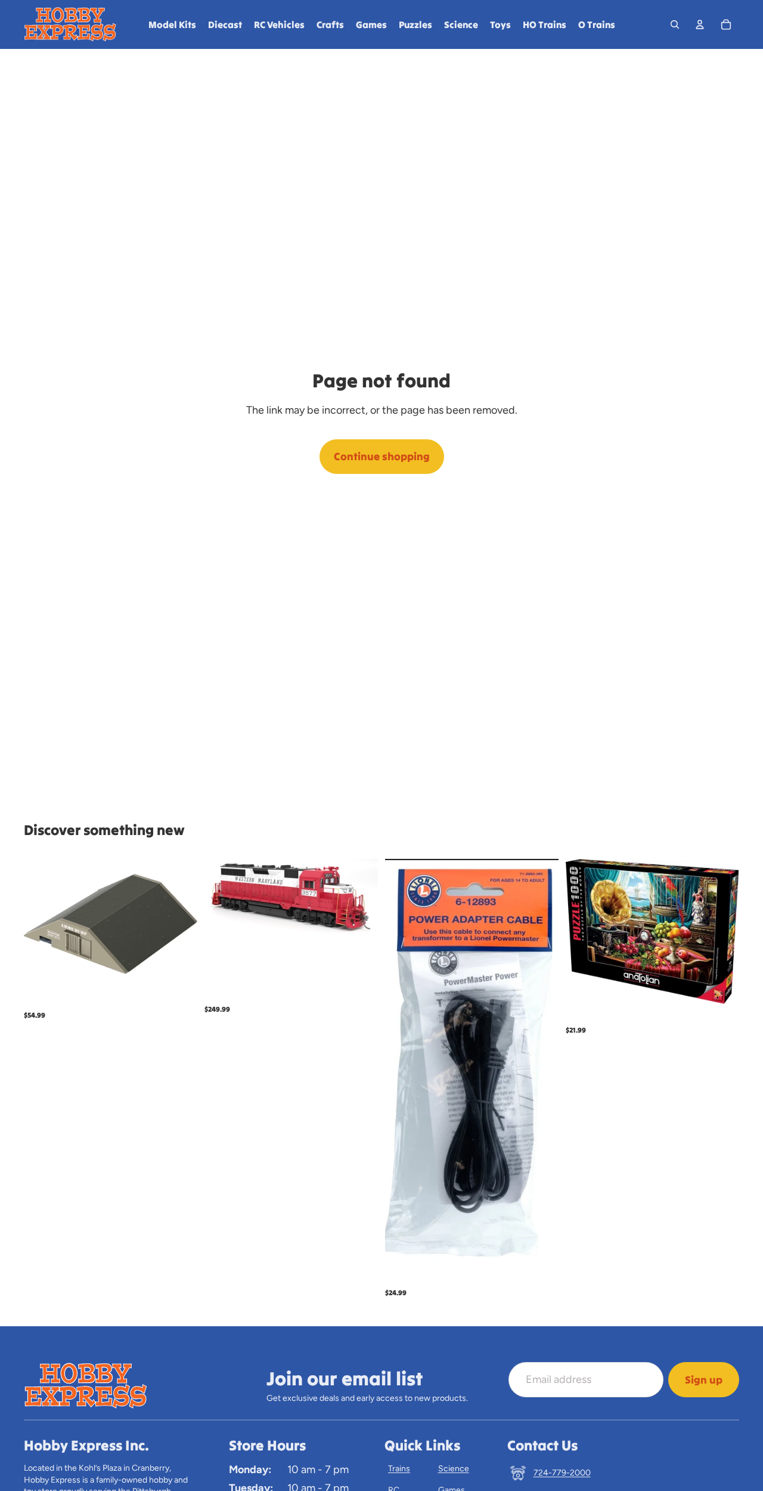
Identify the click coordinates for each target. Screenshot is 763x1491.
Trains (399, 1469)
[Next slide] (360, 899)
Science (453, 1469)
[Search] (675, 24)
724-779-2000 (562, 1473)
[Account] (700, 24)
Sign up (703, 1380)
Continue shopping (382, 456)
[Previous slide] (222, 899)
